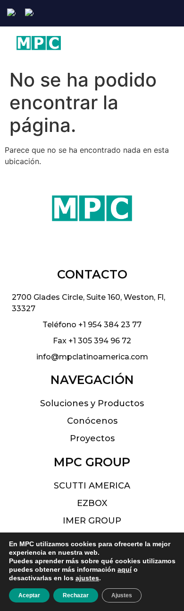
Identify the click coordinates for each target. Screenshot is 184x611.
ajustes (87, 578)
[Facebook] (145, 13)
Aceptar (29, 595)
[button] (152, 45)
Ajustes (121, 595)
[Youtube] (175, 13)
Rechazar (76, 595)
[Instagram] (160, 13)
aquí (124, 569)
